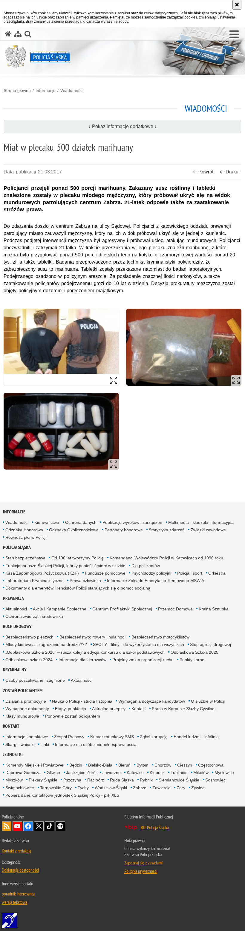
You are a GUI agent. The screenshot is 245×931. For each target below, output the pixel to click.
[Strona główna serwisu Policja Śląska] (8, 34)
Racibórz (95, 780)
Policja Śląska (17, 547)
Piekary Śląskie (43, 780)
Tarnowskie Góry (56, 787)
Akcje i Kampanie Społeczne (59, 609)
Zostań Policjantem (23, 690)
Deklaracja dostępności (20, 870)
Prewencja (13, 598)
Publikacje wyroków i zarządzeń (132, 522)
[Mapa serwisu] (18, 34)
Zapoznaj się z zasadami (143, 863)
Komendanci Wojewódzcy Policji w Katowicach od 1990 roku (166, 557)
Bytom (142, 765)
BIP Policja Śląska (155, 827)
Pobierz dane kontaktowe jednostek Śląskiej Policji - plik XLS (62, 795)
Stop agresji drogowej (210, 644)
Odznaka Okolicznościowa (74, 529)
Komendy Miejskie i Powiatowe (34, 765)
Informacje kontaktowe (26, 736)
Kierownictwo (46, 522)
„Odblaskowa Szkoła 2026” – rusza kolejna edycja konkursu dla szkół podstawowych (85, 652)
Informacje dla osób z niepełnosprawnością (96, 744)
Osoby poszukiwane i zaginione (35, 680)
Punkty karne (192, 659)
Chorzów (162, 765)
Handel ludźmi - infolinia (196, 736)
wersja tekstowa (14, 902)
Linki (44, 744)
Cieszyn (184, 765)
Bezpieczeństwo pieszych (29, 637)
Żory (181, 787)
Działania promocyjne (25, 701)
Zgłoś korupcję (154, 736)
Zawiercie (161, 787)
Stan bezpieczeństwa (25, 557)
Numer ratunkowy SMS (112, 736)
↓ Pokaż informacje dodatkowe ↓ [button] (122, 126)
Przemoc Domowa (175, 609)
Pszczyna (72, 780)
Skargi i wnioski (19, 744)
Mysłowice (224, 772)
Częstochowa (210, 765)
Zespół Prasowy (69, 736)
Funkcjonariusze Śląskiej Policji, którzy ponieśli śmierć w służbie (65, 565)
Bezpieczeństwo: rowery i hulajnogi (92, 637)
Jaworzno (111, 772)
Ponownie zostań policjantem (72, 716)
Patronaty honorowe (124, 529)
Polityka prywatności (140, 871)
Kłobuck (157, 772)
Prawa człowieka (85, 580)
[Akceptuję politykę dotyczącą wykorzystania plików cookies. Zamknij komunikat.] (236, 5)
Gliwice (53, 772)
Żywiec (197, 787)
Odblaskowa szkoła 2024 (29, 659)
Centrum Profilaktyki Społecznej (122, 609)
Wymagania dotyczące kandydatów (151, 701)
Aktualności (16, 609)
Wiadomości (71, 90)
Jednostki (13, 754)
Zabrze (139, 787)
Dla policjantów (145, 565)
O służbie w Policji (208, 701)
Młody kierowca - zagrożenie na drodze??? (46, 644)
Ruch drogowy (17, 626)
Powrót (205, 171)
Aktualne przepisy (108, 708)
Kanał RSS (6, 826)
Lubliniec (179, 772)
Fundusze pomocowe (105, 573)
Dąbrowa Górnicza (23, 772)
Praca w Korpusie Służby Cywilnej (183, 708)
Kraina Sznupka (214, 609)
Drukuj (233, 171)
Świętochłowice (19, 787)
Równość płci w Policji (25, 537)
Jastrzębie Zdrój (81, 772)
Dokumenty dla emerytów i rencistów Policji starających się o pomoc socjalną (77, 588)
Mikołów (201, 772)
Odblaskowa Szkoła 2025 (194, 652)
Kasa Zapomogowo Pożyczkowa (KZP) (42, 573)
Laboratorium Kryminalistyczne (34, 580)
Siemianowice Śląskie (179, 780)
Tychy (83, 787)
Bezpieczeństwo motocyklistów (160, 637)
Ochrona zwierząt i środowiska (34, 616)
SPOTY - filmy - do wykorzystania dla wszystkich (138, 644)
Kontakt (138, 708)
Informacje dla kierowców (82, 659)
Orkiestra (217, 573)
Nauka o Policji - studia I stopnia (82, 701)
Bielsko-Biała (100, 765)
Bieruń (124, 765)
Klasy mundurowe (22, 716)
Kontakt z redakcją (16, 851)
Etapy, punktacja (70, 708)
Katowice (135, 772)
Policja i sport (189, 573)
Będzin (75, 765)
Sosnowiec (215, 780)
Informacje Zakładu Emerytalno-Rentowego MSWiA (155, 580)
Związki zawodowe (208, 529)
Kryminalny (15, 670)
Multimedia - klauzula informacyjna (201, 522)
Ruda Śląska (122, 780)
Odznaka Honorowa (24, 529)
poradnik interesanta (18, 894)
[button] (234, 34)
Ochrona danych (81, 522)
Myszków (14, 780)
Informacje (46, 90)
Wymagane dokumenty (27, 708)
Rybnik (146, 780)
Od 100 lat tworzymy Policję (77, 557)
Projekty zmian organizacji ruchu (143, 659)
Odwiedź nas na (17, 826)
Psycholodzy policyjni (151, 573)
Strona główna (17, 90)
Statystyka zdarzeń (167, 529)
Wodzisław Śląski (111, 787)
